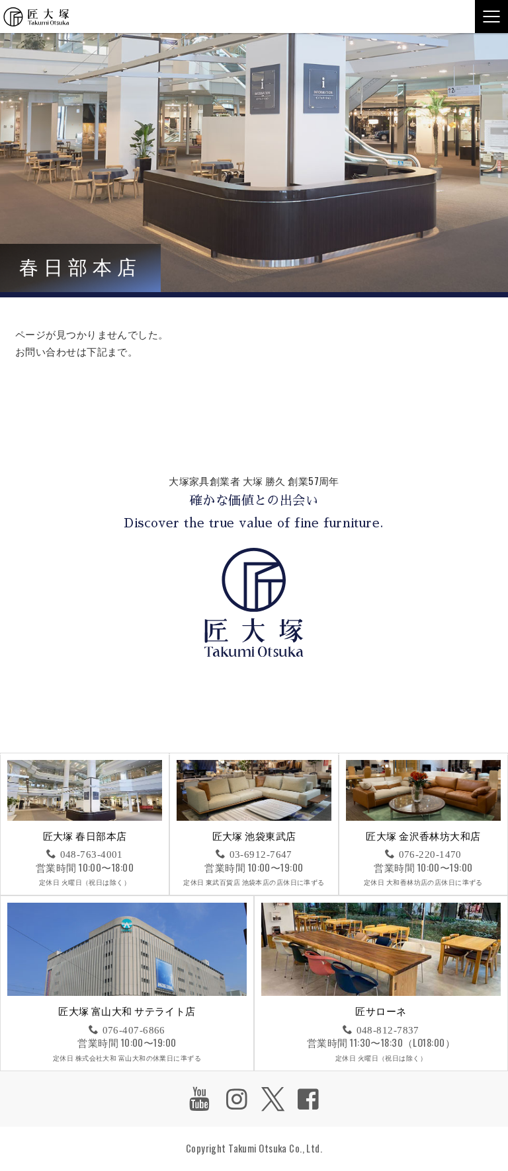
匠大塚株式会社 (36, 16)
